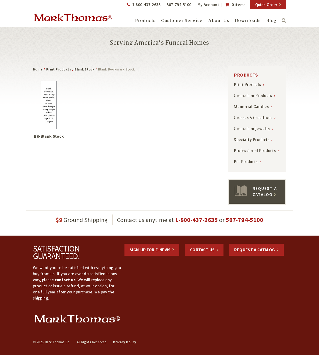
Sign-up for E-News (150, 249)
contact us (65, 279)
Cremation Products (253, 96)
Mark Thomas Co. (73, 17)
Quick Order (266, 4)
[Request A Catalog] (241, 194)
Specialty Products (251, 140)
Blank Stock (84, 69)
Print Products (58, 69)
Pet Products (246, 162)
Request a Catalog (254, 249)
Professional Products (255, 151)
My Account (209, 4)
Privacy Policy (124, 342)
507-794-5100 (179, 4)
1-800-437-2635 (146, 4)
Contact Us (202, 249)
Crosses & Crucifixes (253, 118)
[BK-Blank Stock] (49, 105)
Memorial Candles (251, 107)
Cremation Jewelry (252, 129)
